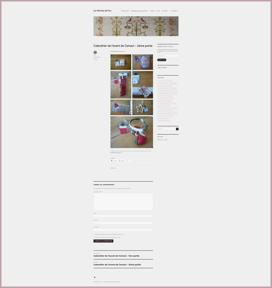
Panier (171, 98)
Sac (167, 108)
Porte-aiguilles (166, 105)
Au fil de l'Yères (165, 81)
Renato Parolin (161, 108)
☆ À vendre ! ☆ (174, 11)
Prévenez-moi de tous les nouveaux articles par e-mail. (107, 237)
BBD (171, 81)
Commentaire (98, 192)
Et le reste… (165, 11)
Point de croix (125, 11)
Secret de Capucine (162, 113)
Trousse (171, 115)
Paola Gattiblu (161, 100)
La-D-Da (176, 90)
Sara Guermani (161, 110)
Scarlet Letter (169, 110)
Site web (96, 227)
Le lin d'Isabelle (173, 93)
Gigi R (159, 90)
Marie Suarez (170, 95)
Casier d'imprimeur (162, 86)
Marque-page (161, 98)
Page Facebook (162, 67)
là (121, 152)
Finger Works (173, 88)
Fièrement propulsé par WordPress (111, 281)
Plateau (159, 105)
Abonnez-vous (162, 59)
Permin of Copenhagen (163, 103)
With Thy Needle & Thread (164, 120)
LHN (159, 95)
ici (124, 51)
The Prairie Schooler (172, 113)
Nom (95, 213)
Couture (152, 11)
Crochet (170, 86)
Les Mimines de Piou (102, 10)
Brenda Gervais (173, 83)
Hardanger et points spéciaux (139, 11)
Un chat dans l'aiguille (163, 118)
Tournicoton (160, 115)
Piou (95, 55)
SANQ (175, 108)
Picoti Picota (173, 103)
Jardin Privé (169, 90)
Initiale (163, 90)
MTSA (167, 98)
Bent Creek (160, 83)
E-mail (96, 220)
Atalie (159, 81)
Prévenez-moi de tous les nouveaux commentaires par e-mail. (109, 234)
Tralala (166, 115)
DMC (168, 88)
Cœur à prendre (161, 88)
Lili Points (163, 95)
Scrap (158, 11)
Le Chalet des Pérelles (163, 93)
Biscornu (166, 83)
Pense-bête (168, 100)
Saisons (171, 108)
